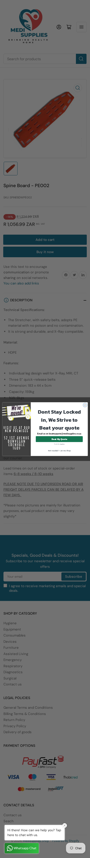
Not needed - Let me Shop (59, 450)
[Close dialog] (85, 405)
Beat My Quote (59, 438)
